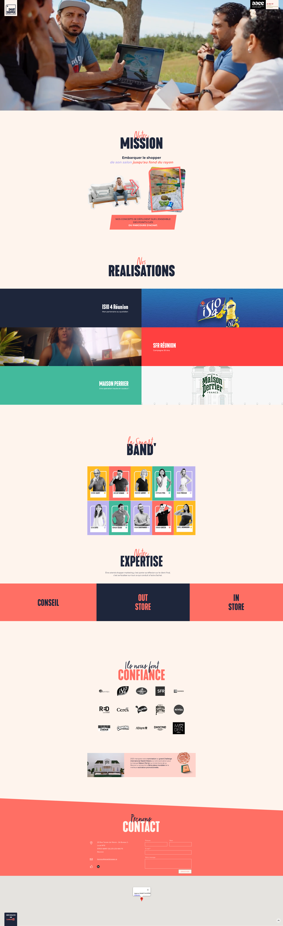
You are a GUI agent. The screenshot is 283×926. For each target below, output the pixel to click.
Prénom (148, 840)
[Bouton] (114, 308)
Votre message (150, 857)
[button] (147, 196)
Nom (171, 840)
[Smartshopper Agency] (98, 866)
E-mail (147, 848)
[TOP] (278, 920)
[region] (98, 483)
